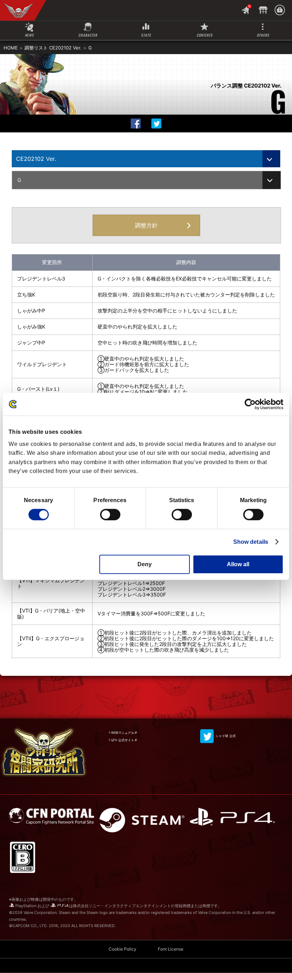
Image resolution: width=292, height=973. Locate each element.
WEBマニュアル (122, 733)
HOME (11, 48)
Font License (170, 949)
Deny (144, 564)
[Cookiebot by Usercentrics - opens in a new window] (252, 404)
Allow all (238, 564)
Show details (250, 542)
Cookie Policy (122, 949)
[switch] (110, 514)
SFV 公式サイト (122, 740)
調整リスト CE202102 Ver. (53, 48)
